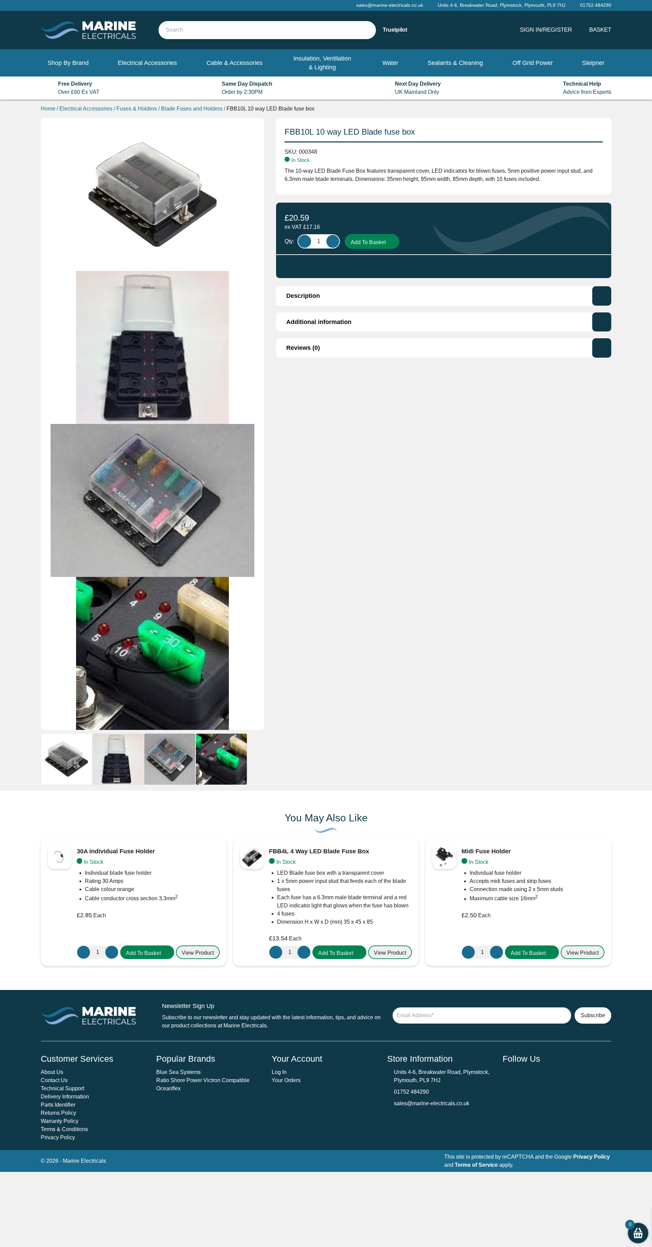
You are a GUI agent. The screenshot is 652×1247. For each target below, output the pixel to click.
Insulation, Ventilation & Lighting (322, 63)
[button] (147, 952)
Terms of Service (476, 1165)
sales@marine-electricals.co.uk (431, 1103)
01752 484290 (411, 1092)
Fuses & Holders (136, 109)
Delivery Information (65, 1096)
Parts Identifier (58, 1105)
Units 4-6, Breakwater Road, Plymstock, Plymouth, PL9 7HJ (501, 5)
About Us (52, 1072)
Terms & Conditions (64, 1129)
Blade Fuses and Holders (191, 109)
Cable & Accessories (234, 62)
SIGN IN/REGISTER (546, 29)
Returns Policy (58, 1113)
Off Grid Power (532, 62)
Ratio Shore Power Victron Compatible (203, 1080)
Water (390, 62)
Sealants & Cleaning (455, 62)
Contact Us (54, 1080)
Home (48, 109)
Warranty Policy (59, 1121)
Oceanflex (168, 1088)
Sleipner (593, 62)
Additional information (318, 322)
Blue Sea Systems (178, 1072)
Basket (600, 29)
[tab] (443, 295)
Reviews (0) (303, 347)
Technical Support (62, 1088)
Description (303, 295)
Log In (279, 1072)
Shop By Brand (68, 62)
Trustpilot (395, 30)
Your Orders (286, 1080)
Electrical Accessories (147, 62)
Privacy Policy (58, 1137)
